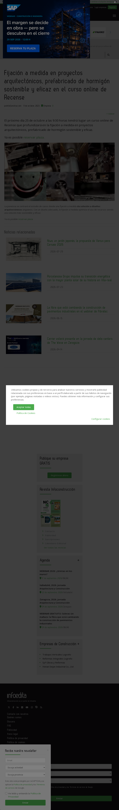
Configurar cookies (100, 418)
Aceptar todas (24, 407)
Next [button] (110, 32)
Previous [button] (8, 32)
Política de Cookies (26, 413)
